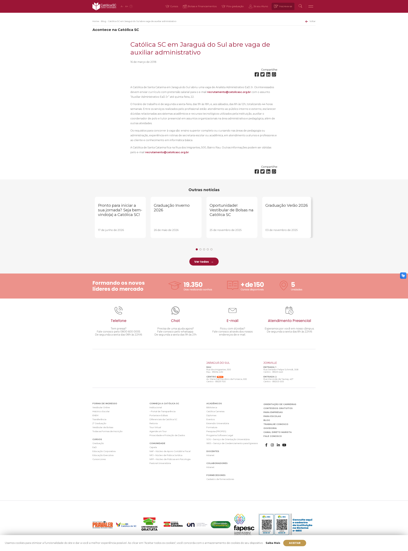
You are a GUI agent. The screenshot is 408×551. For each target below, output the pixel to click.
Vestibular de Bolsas (102, 427)
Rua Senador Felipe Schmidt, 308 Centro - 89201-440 (280, 370)
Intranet (210, 455)
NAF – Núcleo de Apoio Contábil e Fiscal (169, 451)
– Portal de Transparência (162, 411)
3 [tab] (204, 249)
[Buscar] (300, 6)
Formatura (211, 427)
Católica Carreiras (215, 411)
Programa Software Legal (219, 435)
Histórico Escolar (101, 411)
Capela (153, 447)
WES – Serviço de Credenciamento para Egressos (232, 443)
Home (95, 21)
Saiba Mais (273, 542)
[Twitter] (262, 74)
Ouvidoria (270, 428)
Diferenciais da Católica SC (163, 419)
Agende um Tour (158, 431)
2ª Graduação (99, 423)
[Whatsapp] (274, 74)
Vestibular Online (101, 407)
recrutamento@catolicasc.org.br (229, 92)
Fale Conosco (272, 436)
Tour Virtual (155, 427)
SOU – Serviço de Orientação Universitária (228, 439)
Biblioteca (211, 407)
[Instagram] (272, 445)
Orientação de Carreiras (279, 404)
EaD (94, 447)
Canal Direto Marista (277, 432)
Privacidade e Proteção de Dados (167, 435)
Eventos (210, 419)
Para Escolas (272, 416)
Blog (103, 21)
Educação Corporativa (104, 451)
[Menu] (310, 6)
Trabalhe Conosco (275, 424)
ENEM (95, 415)
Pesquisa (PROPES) (216, 431)
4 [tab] (208, 249)
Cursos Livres (99, 459)
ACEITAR (295, 543)
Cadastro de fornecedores (220, 479)
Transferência (99, 419)
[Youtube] (284, 445)
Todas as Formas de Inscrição (107, 431)
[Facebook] (257, 74)
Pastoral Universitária (160, 463)
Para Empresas (273, 412)
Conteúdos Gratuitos (278, 408)
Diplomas (211, 415)
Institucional (155, 407)
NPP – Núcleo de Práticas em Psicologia (169, 459)
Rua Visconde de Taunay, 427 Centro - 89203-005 (278, 380)
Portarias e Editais (158, 415)
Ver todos (201, 262)
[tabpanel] (120, 217)
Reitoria (153, 423)
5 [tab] (211, 249)
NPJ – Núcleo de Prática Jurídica (165, 455)
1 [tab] (197, 249)
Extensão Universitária (217, 423)
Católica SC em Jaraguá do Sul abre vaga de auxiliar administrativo (142, 21)
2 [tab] (200, 249)
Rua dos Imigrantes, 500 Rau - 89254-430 (218, 370)
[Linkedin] (268, 74)
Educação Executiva (102, 455)
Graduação (98, 443)
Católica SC (104, 6)
